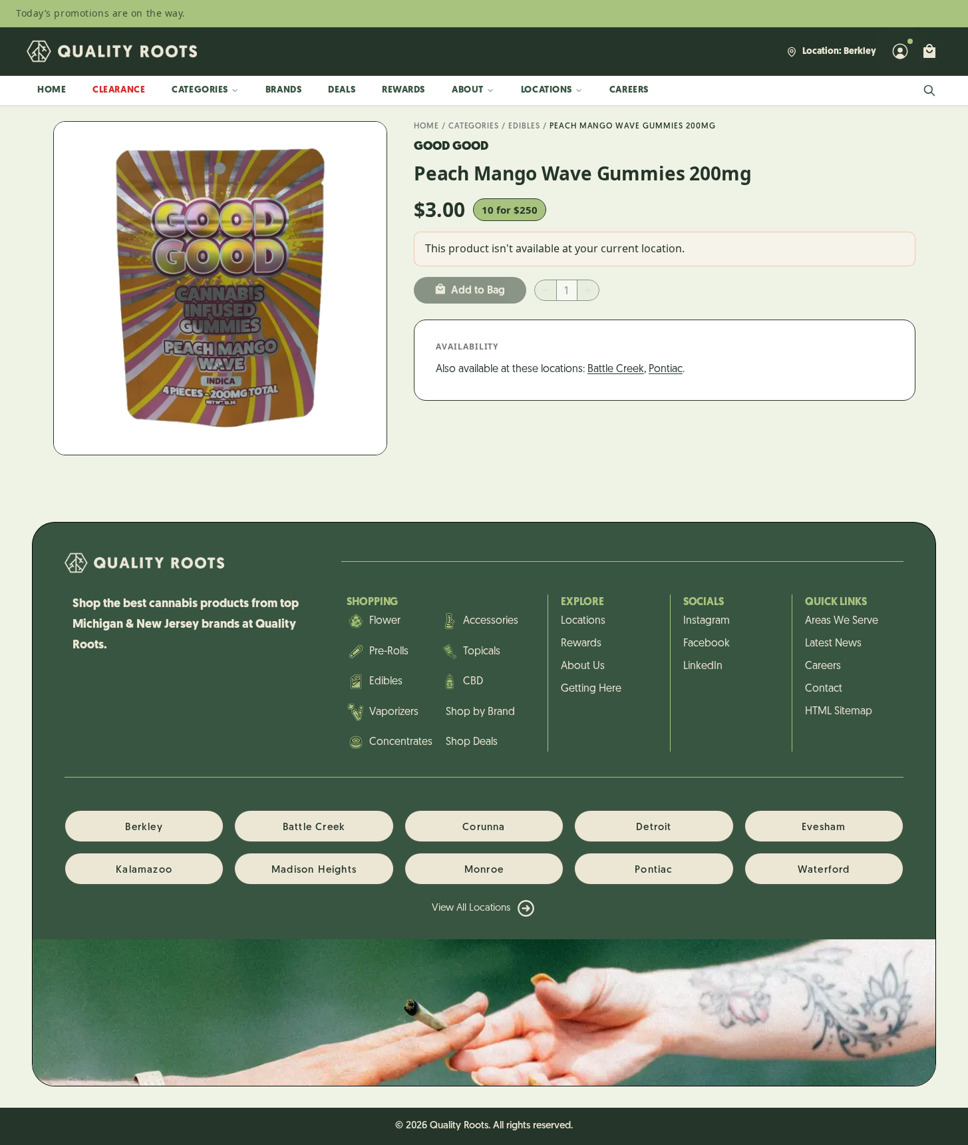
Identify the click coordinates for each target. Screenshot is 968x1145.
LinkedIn (703, 666)
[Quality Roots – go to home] (112, 51)
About (468, 90)
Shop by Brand (480, 712)
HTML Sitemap (838, 711)
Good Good (451, 147)
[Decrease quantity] (545, 290)
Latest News (833, 643)
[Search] (929, 91)
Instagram (706, 621)
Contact (823, 689)
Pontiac (666, 369)
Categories (200, 90)
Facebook (706, 643)
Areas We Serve (841, 621)
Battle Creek (615, 369)
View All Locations (471, 908)
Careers (629, 90)
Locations (546, 90)
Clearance (118, 90)
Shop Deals (472, 742)
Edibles (524, 126)
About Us (583, 666)
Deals (341, 90)
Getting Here (591, 689)
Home (51, 90)
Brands (283, 90)
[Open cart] (929, 51)
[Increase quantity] (588, 290)
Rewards (403, 90)
